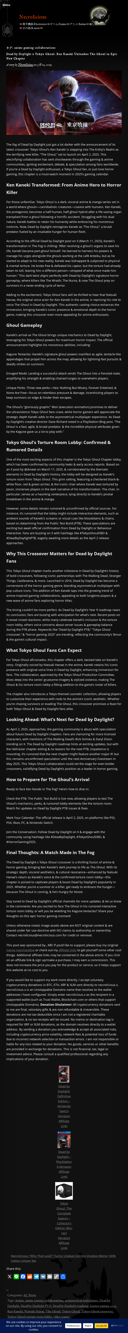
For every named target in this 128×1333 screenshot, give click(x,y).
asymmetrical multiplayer (81, 1301)
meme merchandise (20, 950)
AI (25, 1295)
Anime (19, 1301)
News (32, 1295)
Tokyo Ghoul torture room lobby (29, 1317)
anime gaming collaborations (44, 1301)
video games (61, 1317)
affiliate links (67, 950)
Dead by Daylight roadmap (70, 1306)
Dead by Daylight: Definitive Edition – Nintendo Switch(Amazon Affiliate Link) (64, 1106)
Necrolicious (32, 17)
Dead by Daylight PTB (36, 1306)
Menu (6, 5)
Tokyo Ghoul (71, 1312)
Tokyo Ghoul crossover (97, 1312)
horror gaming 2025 (103, 1306)
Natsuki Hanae (34, 1312)
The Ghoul (53, 1312)
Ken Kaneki (15, 1312)
